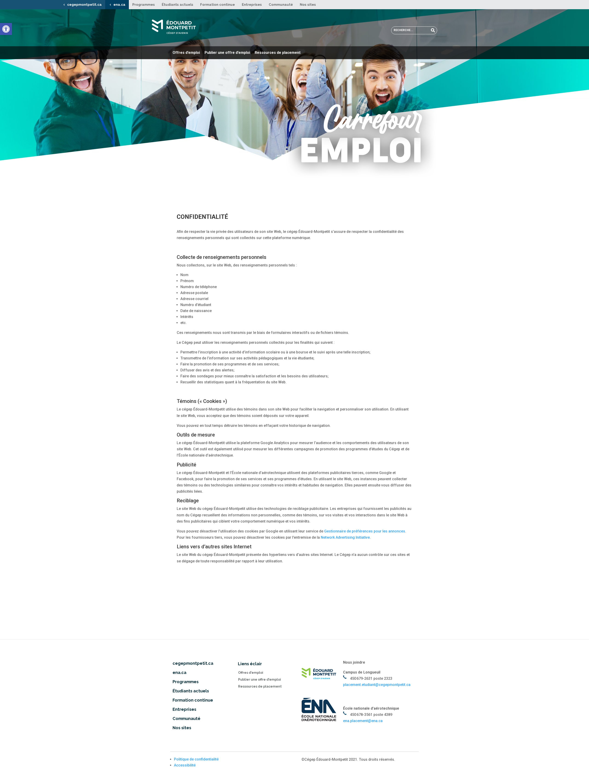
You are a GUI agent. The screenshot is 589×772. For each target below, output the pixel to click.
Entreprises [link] (252, 5)
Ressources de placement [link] (277, 52)
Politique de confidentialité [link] (196, 759)
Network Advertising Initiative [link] (345, 537)
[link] (6, 29)
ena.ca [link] (119, 5)
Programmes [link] (143, 5)
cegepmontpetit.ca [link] (84, 5)
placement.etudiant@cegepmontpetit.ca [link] (376, 684)
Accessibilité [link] (185, 765)
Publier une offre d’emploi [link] (227, 52)
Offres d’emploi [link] (186, 52)
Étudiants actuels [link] (177, 5)
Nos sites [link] (308, 5)
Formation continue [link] (217, 5)
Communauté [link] (281, 5)
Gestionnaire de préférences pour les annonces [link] (364, 531)
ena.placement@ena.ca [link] (363, 721)
